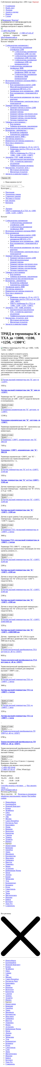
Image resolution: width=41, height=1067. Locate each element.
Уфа (7, 817)
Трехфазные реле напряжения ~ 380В (24, 91)
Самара (8, 815)
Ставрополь (10, 906)
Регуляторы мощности (14, 289)
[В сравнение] (11, 467)
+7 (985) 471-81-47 (8, 769)
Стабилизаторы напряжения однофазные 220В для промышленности (26, 62)
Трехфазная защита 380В (15, 287)
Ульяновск (9, 864)
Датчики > (9, 145)
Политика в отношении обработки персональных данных (18, 795)
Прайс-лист (9, 8)
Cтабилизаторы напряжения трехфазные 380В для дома (26, 71)
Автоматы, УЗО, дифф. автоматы (18, 308)
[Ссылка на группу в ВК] (16, 794)
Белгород (9, 902)
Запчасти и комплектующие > (17, 174)
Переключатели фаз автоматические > (20, 128)
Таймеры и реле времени (15, 272)
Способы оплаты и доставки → (13, 786)
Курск (7, 887)
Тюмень (8, 837)
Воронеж (9, 829)
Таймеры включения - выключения (23, 126)
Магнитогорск (11, 895)
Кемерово (9, 848)
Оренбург (9, 850)
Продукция (9, 192)
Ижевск (8, 841)
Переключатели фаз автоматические (19, 279)
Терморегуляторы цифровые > (17, 105)
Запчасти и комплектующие (16, 324)
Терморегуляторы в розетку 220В (23, 108)
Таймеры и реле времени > (15, 122)
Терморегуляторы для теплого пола (23, 114)
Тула (7, 881)
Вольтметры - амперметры (15, 281)
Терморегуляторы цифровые (16, 256)
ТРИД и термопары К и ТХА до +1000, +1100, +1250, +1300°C (22, 154)
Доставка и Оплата (12, 198)
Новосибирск (10, 802)
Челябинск (9, 810)
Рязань (7, 866)
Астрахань (9, 868)
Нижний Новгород (12, 806)
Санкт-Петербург (12, 821)
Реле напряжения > (12, 83)
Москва (8, 819)
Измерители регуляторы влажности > (20, 141)
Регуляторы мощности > (14, 139)
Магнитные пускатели (19, 172)
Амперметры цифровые (19, 134)
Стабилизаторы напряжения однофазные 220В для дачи (26, 53)
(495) (8, 31)
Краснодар (9, 833)
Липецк (8, 875)
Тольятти (9, 839)
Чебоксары (9, 879)
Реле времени (15, 124)
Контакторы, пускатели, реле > (17, 168)
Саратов (8, 835)
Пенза (7, 873)
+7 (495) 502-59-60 (8, 767)
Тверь (7, 893)
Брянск (8, 899)
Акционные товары (13, 194)
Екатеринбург (10, 804)
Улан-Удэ (9, 904)
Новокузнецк (10, 846)
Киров (7, 877)
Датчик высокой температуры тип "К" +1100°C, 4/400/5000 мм (17, 631)
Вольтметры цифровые (19, 132)
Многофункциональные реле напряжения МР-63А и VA (21, 88)
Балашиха (9, 885)
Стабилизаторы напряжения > (17, 45)
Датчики (8, 209)
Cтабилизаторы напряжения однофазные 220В (21, 48)
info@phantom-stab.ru (9, 37)
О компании (10, 6)
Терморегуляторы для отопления (22, 116)
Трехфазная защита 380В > (15, 137)
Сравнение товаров (13, 196)
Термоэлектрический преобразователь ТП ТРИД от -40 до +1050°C (18, 743)
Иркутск (8, 862)
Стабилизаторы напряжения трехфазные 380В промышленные (26, 76)
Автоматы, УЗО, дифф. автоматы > (19, 157)
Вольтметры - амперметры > (16, 130)
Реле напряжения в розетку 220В (23, 85)
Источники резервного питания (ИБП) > (21, 81)
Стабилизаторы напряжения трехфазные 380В (21, 67)
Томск (7, 852)
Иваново (8, 897)
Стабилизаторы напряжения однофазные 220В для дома (26, 57)
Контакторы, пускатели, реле (16, 318)
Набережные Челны (13, 870)
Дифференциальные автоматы (22, 166)
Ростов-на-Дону (11, 823)
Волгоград (9, 831)
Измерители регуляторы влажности (19, 291)
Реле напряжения (12, 233)
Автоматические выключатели (22, 159)
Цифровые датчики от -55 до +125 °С (24, 147)
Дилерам (8, 10)
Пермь (7, 827)
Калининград (10, 883)
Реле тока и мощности (14, 293)
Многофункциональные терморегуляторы (19, 111)
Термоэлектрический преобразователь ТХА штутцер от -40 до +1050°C (19, 661)
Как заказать (10, 201)
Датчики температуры (18, 120)
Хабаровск (9, 860)
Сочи (7, 891)
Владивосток (10, 856)
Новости (8, 14)
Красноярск (10, 825)
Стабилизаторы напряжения (16, 221)
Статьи (8, 16)
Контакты (9, 203)
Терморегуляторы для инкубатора (23, 118)
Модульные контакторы (19, 170)
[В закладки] (9, 467)
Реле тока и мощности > (14, 143)
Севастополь (10, 889)
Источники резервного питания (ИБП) (20, 231)
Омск (7, 812)
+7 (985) (26, 33)
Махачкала (9, 854)
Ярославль (9, 858)
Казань (8, 808)
